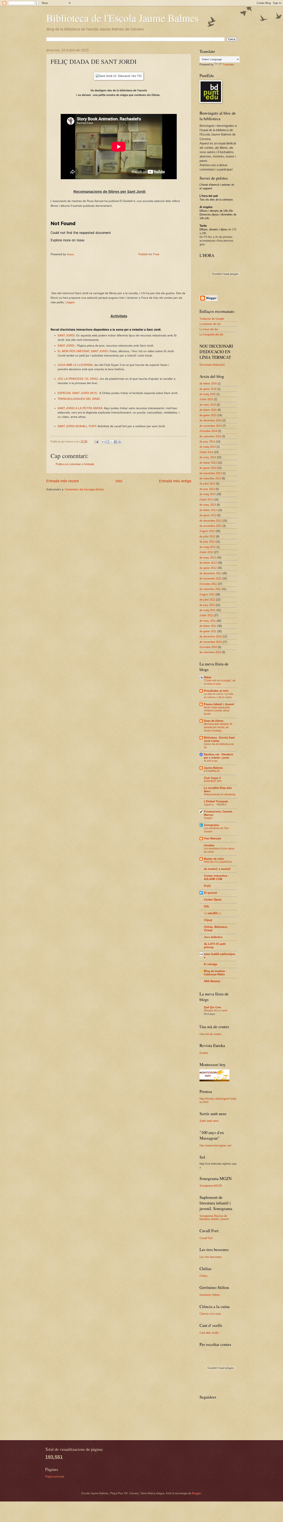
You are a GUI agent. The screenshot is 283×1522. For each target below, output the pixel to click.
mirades (209, 845)
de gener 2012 (208, 567)
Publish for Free (148, 254)
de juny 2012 (207, 541)
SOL (206, 906)
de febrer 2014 (208, 462)
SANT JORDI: (66, 335)
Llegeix (70, 302)
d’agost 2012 (207, 531)
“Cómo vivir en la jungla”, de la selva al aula (220, 682)
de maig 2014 (208, 446)
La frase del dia (209, 329)
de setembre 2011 (210, 589)
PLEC (207, 885)
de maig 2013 (208, 494)
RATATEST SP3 (212, 781)
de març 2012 (208, 557)
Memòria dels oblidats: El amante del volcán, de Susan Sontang (218, 727)
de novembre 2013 (211, 473)
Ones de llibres (213, 720)
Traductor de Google (212, 318)
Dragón (208, 818)
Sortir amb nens (209, 1120)
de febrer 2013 (208, 510)
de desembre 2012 (211, 520)
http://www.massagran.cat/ (215, 1145)
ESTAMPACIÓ (212, 771)
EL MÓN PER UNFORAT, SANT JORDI (83, 351)
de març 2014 (208, 457)
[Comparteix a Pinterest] (119, 442)
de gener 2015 (208, 415)
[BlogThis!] (108, 442)
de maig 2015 (208, 394)
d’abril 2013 (206, 499)
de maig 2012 (208, 547)
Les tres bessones (211, 1256)
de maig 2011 (207, 610)
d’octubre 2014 (208, 431)
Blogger (196, 1493)
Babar (207, 677)
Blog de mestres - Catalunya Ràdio (215, 973)
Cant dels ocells (209, 1332)
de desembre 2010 (211, 636)
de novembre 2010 (211, 641)
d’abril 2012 (206, 552)
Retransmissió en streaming (219, 794)
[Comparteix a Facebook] (116, 442)
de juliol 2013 (207, 483)
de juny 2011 (207, 605)
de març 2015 (208, 404)
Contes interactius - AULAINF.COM (216, 877)
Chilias (204, 1275)
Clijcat (208, 920)
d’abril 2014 (206, 452)
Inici (119, 481)
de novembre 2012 (211, 525)
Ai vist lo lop (210, 760)
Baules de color (214, 858)
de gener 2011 (208, 631)
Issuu (70, 254)
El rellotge (210, 964)
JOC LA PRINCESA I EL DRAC (78, 378)
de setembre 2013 (210, 478)
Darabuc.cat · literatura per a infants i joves (218, 756)
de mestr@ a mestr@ (217, 868)
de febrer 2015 (208, 409)
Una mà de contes (210, 1034)
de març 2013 (208, 504)
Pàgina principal (54, 1476)
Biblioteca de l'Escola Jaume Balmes (122, 18)
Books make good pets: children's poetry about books (217, 711)
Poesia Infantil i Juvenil (219, 704)
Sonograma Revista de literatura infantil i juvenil (214, 1217)
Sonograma (211, 825)
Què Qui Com (212, 1007)
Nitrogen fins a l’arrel (215, 1010)
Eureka (204, 1052)
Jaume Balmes (213, 767)
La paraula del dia (210, 323)
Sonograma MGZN (211, 1185)
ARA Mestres (212, 981)
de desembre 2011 (210, 573)
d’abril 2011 (206, 615)
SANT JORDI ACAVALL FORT (77, 426)
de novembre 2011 (210, 578)
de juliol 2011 (207, 599)
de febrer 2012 (208, 562)
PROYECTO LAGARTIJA (218, 862)
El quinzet (210, 892)
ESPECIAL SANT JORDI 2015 (77, 393)
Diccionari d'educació (212, 364)
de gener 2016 (208, 388)
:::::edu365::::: (212, 913)
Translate (228, 64)
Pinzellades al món (216, 690)
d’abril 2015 (206, 399)
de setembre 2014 (210, 436)
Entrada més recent (62, 481)
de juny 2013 (207, 489)
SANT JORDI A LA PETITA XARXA (80, 408)
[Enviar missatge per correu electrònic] (96, 441)
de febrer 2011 (208, 625)
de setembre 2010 (210, 652)
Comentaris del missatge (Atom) (84, 489)
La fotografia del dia (211, 334)
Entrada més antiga (175, 481)
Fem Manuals (212, 838)
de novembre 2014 (211, 425)
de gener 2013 (208, 515)
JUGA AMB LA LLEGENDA (75, 365)
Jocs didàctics (213, 937)
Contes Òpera (212, 899)
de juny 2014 (207, 441)
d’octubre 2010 (208, 647)
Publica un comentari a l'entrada (75, 464)
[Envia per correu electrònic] (104, 442)
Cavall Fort (206, 1238)
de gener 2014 (208, 467)
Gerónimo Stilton (210, 1294)
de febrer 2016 (208, 383)
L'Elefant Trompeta (216, 801)
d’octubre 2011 (208, 583)
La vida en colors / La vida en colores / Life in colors (218, 696)
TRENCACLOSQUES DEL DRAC (79, 399)
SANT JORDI (66, 345)
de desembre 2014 (211, 420)
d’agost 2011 (207, 594)
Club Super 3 (212, 778)
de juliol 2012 (207, 536)
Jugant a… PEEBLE (215, 804)
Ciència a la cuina (210, 1313)
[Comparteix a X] (112, 442)
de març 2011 (208, 620)
